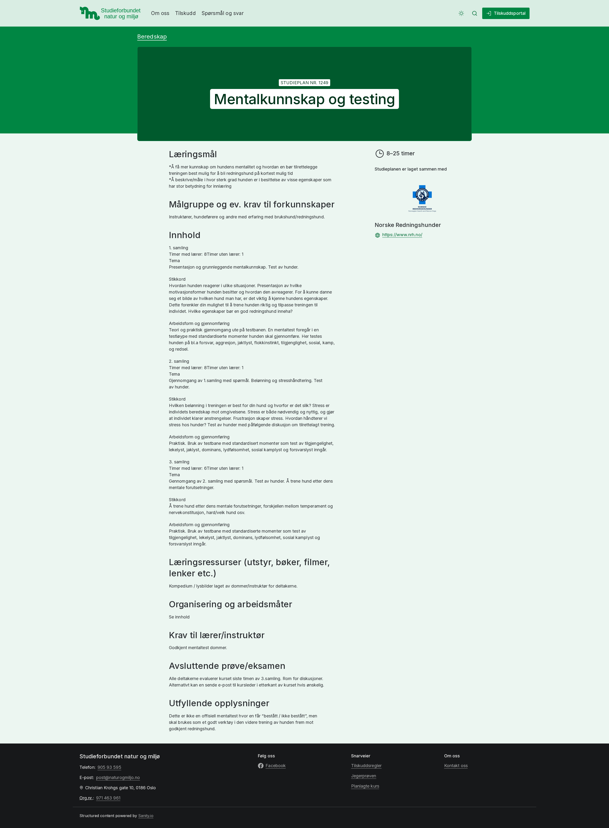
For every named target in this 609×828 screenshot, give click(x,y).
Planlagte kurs (365, 786)
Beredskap (152, 36)
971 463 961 (108, 797)
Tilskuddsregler (366, 765)
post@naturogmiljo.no (118, 777)
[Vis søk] (474, 13)
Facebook (275, 765)
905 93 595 (109, 767)
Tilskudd (185, 13)
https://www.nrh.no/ (402, 234)
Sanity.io (145, 815)
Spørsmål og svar (222, 13)
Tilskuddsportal (510, 13)
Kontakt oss (456, 765)
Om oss (160, 13)
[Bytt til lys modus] (461, 13)
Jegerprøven (363, 775)
